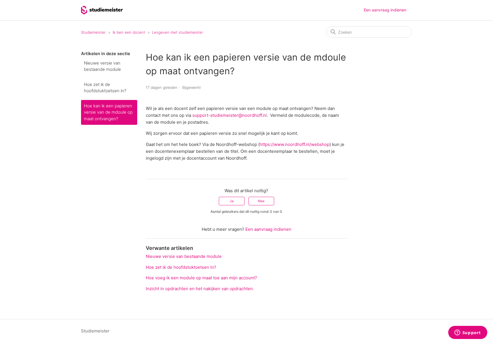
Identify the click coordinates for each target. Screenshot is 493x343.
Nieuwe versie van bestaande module (102, 66)
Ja (232, 201)
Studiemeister (93, 32)
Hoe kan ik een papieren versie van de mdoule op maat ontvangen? (108, 112)
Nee (261, 201)
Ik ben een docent (129, 32)
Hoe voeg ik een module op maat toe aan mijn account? (201, 277)
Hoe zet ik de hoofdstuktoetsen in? (105, 88)
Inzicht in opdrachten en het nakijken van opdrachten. (200, 288)
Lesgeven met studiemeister (177, 32)
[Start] (102, 13)
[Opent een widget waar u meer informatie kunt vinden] (467, 333)
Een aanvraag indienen (385, 9)
